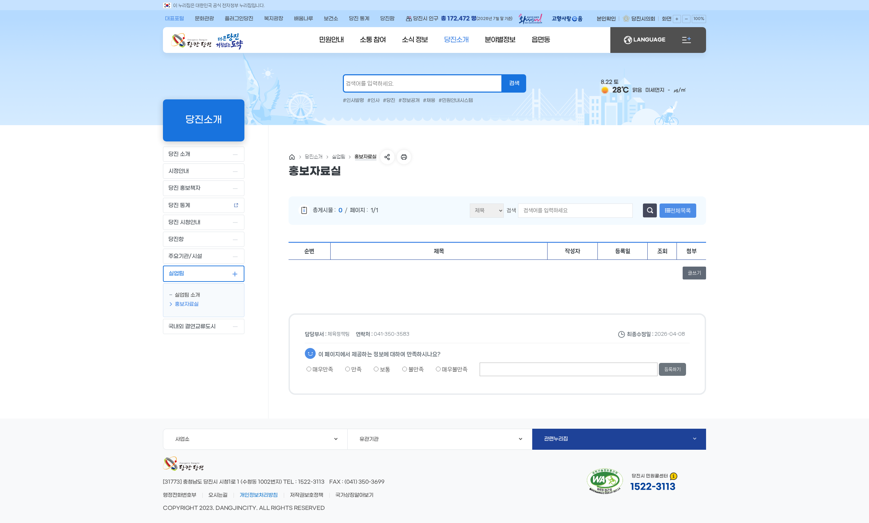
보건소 (331, 19)
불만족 (415, 369)
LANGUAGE (649, 40)
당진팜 (387, 19)
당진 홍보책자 (184, 188)
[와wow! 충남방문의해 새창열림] (531, 20)
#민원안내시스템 (456, 100)
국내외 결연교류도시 (192, 326)
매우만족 (322, 369)
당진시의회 (643, 19)
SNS (387, 157)
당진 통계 (359, 19)
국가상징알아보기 (354, 495)
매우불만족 (454, 369)
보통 (384, 369)
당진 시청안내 (184, 222)
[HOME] (292, 157)
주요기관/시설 (185, 256)
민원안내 (331, 40)
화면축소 (686, 19)
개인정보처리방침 (259, 495)
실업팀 (176, 273)
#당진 (389, 100)
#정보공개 (409, 100)
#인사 (373, 100)
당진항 (176, 239)
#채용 (429, 100)
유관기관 (368, 439)
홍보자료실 (187, 304)
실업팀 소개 (187, 295)
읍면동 (541, 40)
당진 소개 (179, 154)
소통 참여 (373, 40)
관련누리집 (556, 439)
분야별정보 (500, 40)
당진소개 (456, 40)
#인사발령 (353, 100)
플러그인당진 (239, 19)
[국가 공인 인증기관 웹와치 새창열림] (605, 481)
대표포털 (174, 19)
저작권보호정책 (306, 495)
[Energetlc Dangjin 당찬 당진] (191, 40)
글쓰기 (694, 273)
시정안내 (178, 171)
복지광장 (273, 19)
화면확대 (677, 19)
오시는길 (217, 495)
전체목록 (680, 211)
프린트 (404, 157)
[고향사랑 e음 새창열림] (570, 18)
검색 (511, 210)
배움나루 (303, 19)
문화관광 (204, 19)
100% (699, 19)
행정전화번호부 (179, 495)
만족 (356, 369)
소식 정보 (415, 40)
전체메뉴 (686, 40)
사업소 (182, 439)
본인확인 (606, 19)
